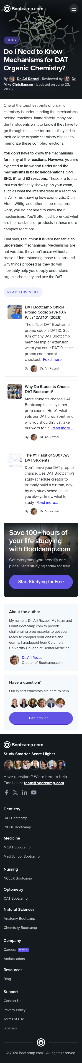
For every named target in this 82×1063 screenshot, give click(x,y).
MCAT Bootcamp (17, 847)
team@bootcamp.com (44, 782)
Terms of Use (14, 1019)
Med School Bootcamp (22, 856)
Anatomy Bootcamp (19, 918)
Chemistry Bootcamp (20, 927)
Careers (10, 949)
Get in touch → (41, 718)
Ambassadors (14, 959)
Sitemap (10, 1028)
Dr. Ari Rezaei (28, 79)
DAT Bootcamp (15, 818)
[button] (73, 8)
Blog (7, 979)
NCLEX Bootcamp (18, 878)
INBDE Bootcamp (17, 827)
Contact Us (12, 1001)
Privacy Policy (15, 1010)
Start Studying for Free (41, 582)
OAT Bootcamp (16, 898)
